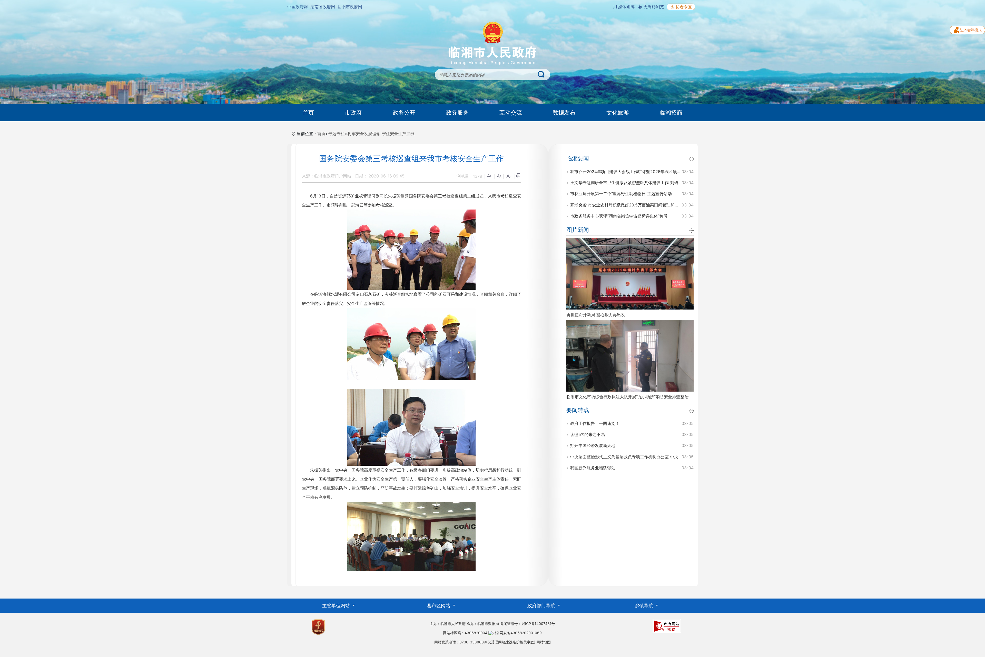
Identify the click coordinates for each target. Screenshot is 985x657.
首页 (308, 112)
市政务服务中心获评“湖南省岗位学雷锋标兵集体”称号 (619, 215)
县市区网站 (439, 605)
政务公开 (404, 112)
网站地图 (543, 642)
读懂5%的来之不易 (587, 434)
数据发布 (564, 112)
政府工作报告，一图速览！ (594, 423)
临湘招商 (671, 112)
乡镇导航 (644, 605)
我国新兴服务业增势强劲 (592, 467)
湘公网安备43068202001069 (517, 633)
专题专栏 (336, 133)
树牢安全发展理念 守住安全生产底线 (381, 133)
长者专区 (683, 6)
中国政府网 (297, 6)
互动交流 (510, 112)
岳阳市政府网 (350, 6)
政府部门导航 (541, 605)
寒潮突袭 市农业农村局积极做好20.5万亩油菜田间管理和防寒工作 (630, 204)
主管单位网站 (336, 605)
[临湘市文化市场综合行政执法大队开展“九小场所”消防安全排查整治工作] (630, 355)
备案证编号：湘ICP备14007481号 (527, 623)
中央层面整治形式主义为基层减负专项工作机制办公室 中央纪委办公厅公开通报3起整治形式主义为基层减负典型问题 (676, 456)
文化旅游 (617, 112)
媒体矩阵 (626, 6)
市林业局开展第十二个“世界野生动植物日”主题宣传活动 (621, 193)
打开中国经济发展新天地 (592, 445)
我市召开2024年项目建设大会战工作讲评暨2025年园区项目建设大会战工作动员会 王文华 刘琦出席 (661, 171)
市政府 (353, 112)
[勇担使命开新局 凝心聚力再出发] (630, 273)
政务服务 (457, 112)
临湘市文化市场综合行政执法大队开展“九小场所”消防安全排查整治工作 (631, 396)
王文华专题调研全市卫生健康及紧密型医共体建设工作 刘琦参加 (628, 182)
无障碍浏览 (653, 6)
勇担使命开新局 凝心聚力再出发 (595, 314)
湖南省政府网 (322, 6)
